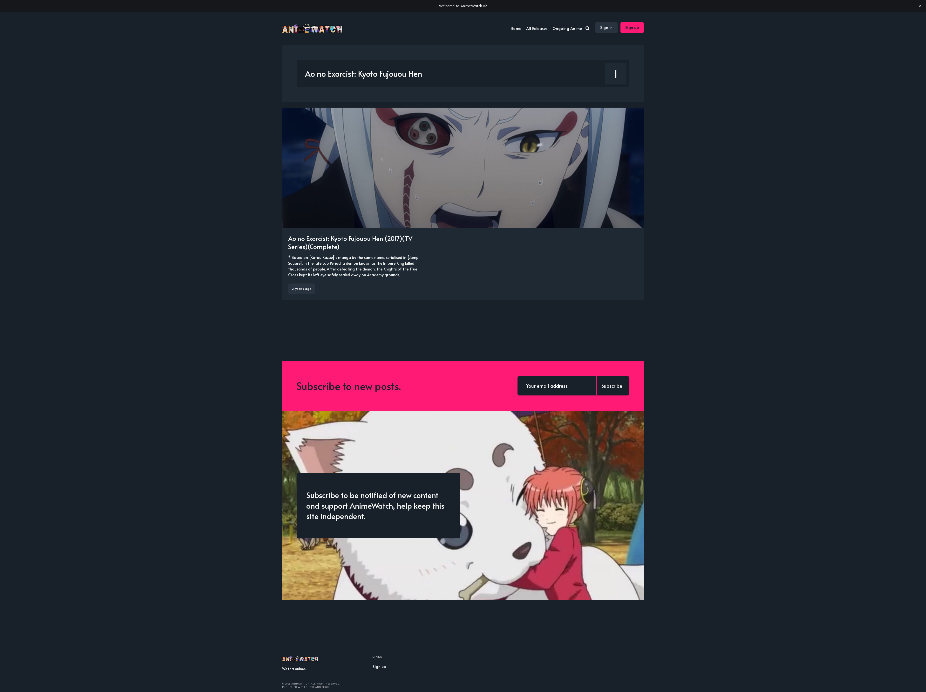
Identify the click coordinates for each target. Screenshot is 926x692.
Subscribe (611, 385)
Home (516, 28)
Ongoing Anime (567, 28)
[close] (920, 6)
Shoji (325, 687)
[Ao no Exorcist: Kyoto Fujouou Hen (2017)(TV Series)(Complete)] (463, 204)
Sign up (632, 27)
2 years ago (302, 288)
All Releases (537, 28)
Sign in (606, 27)
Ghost (310, 687)
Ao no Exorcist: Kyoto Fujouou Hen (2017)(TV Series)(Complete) (350, 242)
